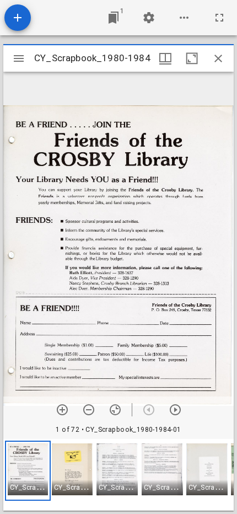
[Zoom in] (62, 410)
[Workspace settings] (149, 17)
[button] (28, 470)
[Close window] (218, 58)
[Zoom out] (89, 410)
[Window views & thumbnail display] (165, 58)
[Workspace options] (184, 17)
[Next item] (175, 410)
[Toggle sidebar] (19, 58)
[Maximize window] (192, 58)
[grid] (118, 475)
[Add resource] (17, 17)
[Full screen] (219, 17)
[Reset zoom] (115, 410)
